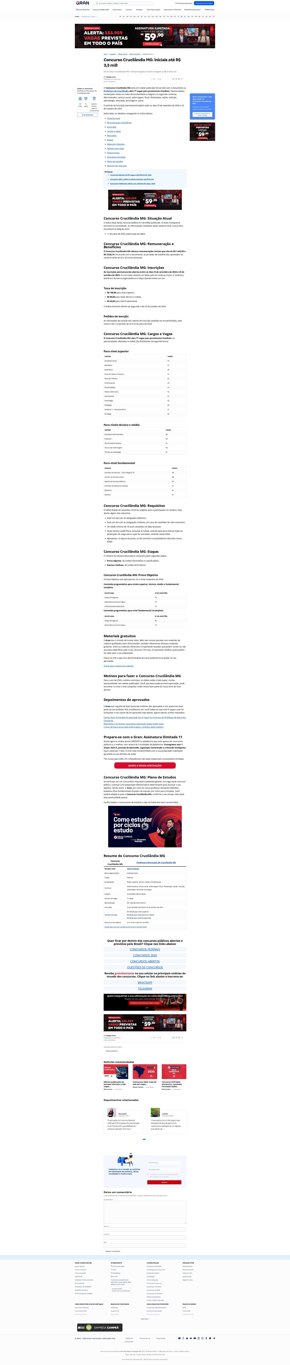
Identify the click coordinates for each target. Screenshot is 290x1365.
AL (123, 16)
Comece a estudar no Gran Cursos (144, 1003)
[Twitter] (210, 1338)
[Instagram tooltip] (198, 1338)
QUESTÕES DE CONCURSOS (145, 967)
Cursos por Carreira (154, 1287)
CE (138, 16)
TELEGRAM (145, 988)
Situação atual (113, 118)
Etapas (110, 140)
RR (196, 16)
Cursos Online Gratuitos (155, 1300)
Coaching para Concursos (156, 1270)
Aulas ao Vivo (187, 1273)
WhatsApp (116, 1273)
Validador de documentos (84, 1280)
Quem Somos (80, 1266)
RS (199, 16)
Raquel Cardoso (138, 1087)
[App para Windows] (179, 1338)
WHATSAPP (145, 982)
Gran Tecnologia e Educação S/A (131, 1351)
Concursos (116, 10)
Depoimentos (113, 152)
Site (105, 1242)
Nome (106, 1226)
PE (175, 16)
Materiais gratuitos (192, 10)
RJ (185, 16)
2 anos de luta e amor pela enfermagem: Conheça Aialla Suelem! (134, 727)
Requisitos (112, 135)
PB (171, 16)
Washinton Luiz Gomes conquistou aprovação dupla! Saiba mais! (134, 723)
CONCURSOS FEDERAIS (145, 949)
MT (164, 16)
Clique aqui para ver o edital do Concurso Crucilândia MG (126, 927)
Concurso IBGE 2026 (101, 10)
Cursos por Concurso (154, 1283)
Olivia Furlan (108, 1089)
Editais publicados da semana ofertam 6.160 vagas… (115, 1084)
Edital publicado (133, 869)
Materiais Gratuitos (116, 144)
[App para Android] (191, 1338)
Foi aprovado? (121, 1290)
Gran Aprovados (153, 10)
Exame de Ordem (153, 1273)
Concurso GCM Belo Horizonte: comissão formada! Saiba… (172, 1084)
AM (127, 16)
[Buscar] (97, 4)
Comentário (108, 1199)
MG (157, 16)
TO (213, 16)
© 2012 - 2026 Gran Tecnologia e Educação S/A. (95, 1338)
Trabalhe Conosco (81, 1290)
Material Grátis (188, 1270)
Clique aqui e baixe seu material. (119, 666)
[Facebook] (206, 1338)
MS (160, 16)
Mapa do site (161, 1338)
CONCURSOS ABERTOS (145, 961)
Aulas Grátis (187, 1276)
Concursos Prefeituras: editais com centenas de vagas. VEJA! (132, 183)
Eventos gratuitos (185, 3)
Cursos (128, 10)
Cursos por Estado (153, 1290)
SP (210, 16)
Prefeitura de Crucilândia (116, 91)
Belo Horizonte (135, 54)
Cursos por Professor (154, 1293)
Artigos (139, 10)
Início (105, 54)
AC (120, 16)
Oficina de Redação (154, 1297)
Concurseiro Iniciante (172, 10)
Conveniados (79, 1283)
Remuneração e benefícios (119, 122)
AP (131, 16)
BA (134, 16)
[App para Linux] (183, 1338)
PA (168, 16)
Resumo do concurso (117, 165)
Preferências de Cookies (83, 1293)
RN (189, 16)
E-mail (106, 1234)
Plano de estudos (115, 161)
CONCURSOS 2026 (145, 955)
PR (181, 16)
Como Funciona (80, 1270)
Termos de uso (145, 1338)
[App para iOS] (187, 1338)
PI (178, 16)
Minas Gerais (122, 54)
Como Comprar (80, 1273)
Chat (114, 1270)
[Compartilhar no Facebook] (173, 79)
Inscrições (111, 127)
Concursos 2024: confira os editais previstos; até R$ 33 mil (132, 179)
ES (145, 16)
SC (203, 16)
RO (192, 16)
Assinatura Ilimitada (204, 3)
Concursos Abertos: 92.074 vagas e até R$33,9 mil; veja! (130, 175)
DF (142, 16)
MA (153, 16)
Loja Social (78, 1276)
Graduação (151, 1276)
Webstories (209, 10)
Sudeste (113, 54)
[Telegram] (214, 1338)
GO (149, 16)
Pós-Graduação (152, 1280)
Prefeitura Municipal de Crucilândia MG (156, 862)
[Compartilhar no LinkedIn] (179, 79)
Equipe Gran (111, 77)
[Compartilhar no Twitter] (176, 79)
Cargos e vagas (114, 131)
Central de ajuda (118, 1266)
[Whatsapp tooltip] (202, 1338)
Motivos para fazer (115, 148)
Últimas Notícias (82, 10)
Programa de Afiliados (83, 1287)
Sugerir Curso (188, 1280)
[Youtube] (195, 1338)
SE (206, 16)
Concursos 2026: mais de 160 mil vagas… (144, 1083)
